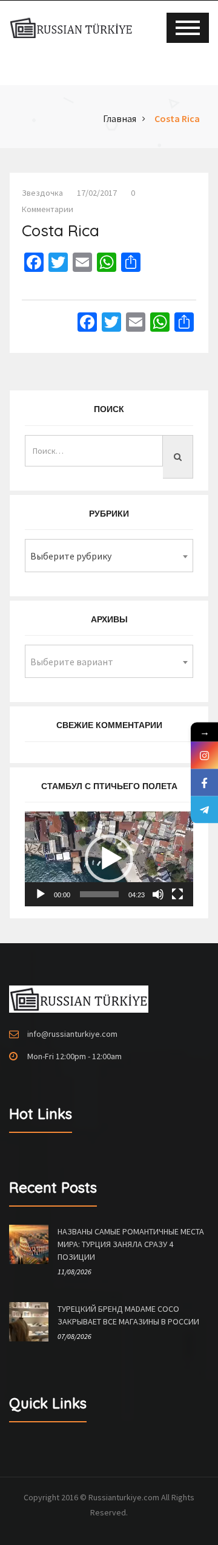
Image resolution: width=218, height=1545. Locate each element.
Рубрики (109, 513)
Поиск (109, 409)
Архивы (109, 619)
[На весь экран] (177, 894)
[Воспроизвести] (41, 894)
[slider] (99, 894)
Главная (119, 118)
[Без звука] (158, 894)
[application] (109, 858)
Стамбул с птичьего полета (109, 786)
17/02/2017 (97, 192)
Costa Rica (177, 118)
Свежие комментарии (109, 725)
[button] (109, 858)
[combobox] (109, 555)
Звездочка (42, 192)
